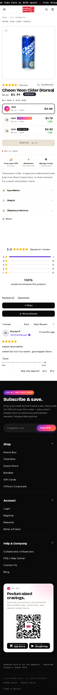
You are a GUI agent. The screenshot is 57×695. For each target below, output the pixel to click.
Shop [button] (7, 444)
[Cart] (53, 9)
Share (9, 219)
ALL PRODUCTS (18, 17)
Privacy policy (28, 683)
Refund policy (11, 683)
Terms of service (12, 689)
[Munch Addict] (28, 9)
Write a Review (34, 314)
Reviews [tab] (8, 298)
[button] (15, 85)
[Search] (46, 9)
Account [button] (10, 500)
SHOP (4, 17)
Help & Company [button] (15, 543)
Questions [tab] (23, 298)
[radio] (28, 109)
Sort (27, 324)
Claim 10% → (46, 428)
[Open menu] (4, 9)
